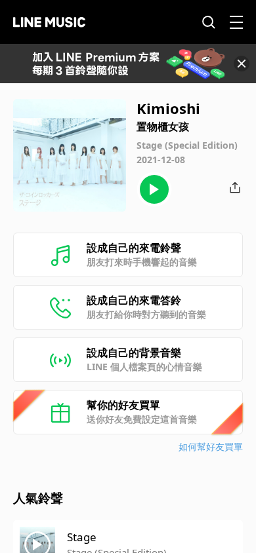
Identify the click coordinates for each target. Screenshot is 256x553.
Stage (81, 536)
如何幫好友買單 (211, 446)
